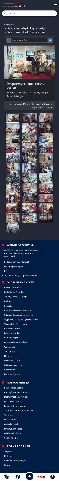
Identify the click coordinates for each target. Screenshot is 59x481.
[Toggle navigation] (55, 6)
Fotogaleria (10, 24)
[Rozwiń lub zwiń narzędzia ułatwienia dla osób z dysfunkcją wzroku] (52, 477)
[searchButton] (50, 40)
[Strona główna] (6, 477)
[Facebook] (18, 477)
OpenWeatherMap (30, 275)
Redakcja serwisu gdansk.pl (16, 261)
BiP (5, 271)
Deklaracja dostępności (14, 266)
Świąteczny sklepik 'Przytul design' (26, 28)
